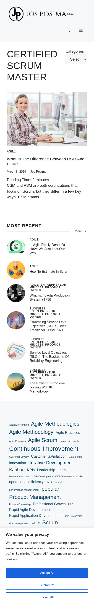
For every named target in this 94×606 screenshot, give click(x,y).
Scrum (50, 522)
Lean (61, 470)
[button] (68, 30)
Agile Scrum (42, 440)
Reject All (47, 597)
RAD (70, 504)
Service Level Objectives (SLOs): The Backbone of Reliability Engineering (49, 357)
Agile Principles (17, 441)
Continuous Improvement (43, 448)
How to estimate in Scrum (50, 271)
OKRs (79, 476)
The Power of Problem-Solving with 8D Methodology (47, 387)
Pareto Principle (54, 482)
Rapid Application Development (34, 516)
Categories (74, 51)
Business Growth (69, 441)
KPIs (31, 470)
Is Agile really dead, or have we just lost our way (47, 249)
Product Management (35, 497)
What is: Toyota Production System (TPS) (50, 297)
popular (50, 489)
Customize (47, 585)
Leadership (46, 470)
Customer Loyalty (19, 456)
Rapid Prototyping (72, 516)
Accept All (47, 572)
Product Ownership (20, 504)
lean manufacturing (19, 476)
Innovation (17, 463)
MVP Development (42, 476)
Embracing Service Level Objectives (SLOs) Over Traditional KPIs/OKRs (48, 326)
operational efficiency (26, 482)
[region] (47, 567)
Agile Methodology (31, 432)
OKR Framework (64, 476)
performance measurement (24, 489)
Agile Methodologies (55, 424)
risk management (18, 523)
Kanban (17, 469)
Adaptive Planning (19, 424)
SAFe (35, 523)
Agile (11, 151)
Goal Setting (75, 456)
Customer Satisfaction (49, 456)
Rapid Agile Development (30, 510)
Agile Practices (68, 432)
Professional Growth (49, 504)
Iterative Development (50, 462)
